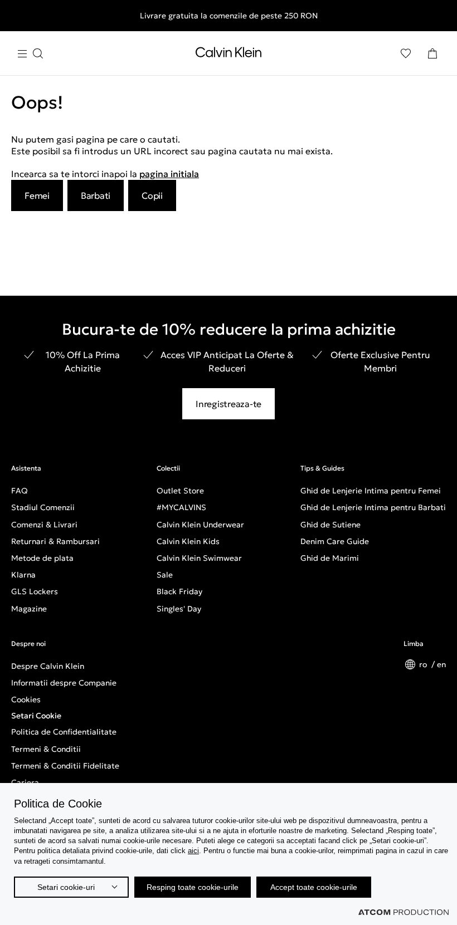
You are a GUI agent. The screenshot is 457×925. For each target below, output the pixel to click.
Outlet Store (180, 491)
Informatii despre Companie (63, 683)
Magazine (29, 609)
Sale (165, 575)
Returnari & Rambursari (55, 541)
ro (424, 664)
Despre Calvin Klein (47, 666)
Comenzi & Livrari (44, 525)
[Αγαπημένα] (405, 53)
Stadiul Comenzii (43, 507)
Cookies (26, 699)
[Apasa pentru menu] (30, 54)
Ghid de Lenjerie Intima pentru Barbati (373, 507)
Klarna (23, 575)
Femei (37, 195)
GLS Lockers (34, 591)
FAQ (19, 491)
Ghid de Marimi (329, 558)
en (441, 664)
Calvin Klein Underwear (200, 525)
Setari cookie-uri (66, 887)
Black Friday (179, 591)
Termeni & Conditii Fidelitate (65, 766)
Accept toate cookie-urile (313, 887)
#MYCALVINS (181, 507)
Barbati (95, 195)
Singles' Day (179, 609)
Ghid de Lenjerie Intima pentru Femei (370, 491)
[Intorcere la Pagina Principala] (228, 54)
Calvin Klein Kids (188, 541)
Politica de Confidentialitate (63, 732)
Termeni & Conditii (46, 749)
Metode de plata (42, 558)
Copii (152, 195)
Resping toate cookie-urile (193, 887)
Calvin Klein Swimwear (199, 558)
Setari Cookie (36, 716)
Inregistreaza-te (228, 403)
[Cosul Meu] (432, 53)
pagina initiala (169, 173)
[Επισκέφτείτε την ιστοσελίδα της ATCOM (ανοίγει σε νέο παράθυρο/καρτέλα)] (403, 912)
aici (193, 850)
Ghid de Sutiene (330, 525)
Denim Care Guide (334, 541)
